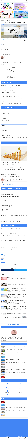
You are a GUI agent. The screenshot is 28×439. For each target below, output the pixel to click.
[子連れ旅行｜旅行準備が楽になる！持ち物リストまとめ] (7, 6)
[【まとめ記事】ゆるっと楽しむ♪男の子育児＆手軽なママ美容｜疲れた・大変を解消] (7, 14)
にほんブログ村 (6, 47)
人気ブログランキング (3, 259)
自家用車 (9, 72)
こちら (2, 44)
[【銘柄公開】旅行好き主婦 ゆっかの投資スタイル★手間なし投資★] (21, 14)
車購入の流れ (9, 76)
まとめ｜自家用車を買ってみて (11, 77)
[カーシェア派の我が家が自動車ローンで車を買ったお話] (17, 245)
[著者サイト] (7, 270)
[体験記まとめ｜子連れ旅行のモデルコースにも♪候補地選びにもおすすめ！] (21, 6)
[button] (26, 340)
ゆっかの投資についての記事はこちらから (7, 184)
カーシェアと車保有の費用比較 (11, 70)
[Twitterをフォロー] (20, 270)
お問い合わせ (7, 436)
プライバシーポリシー (20, 436)
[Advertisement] (13, 426)
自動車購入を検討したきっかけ (11, 69)
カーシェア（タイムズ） (11, 71)
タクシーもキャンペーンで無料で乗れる (6, 87)
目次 (13, 67)
